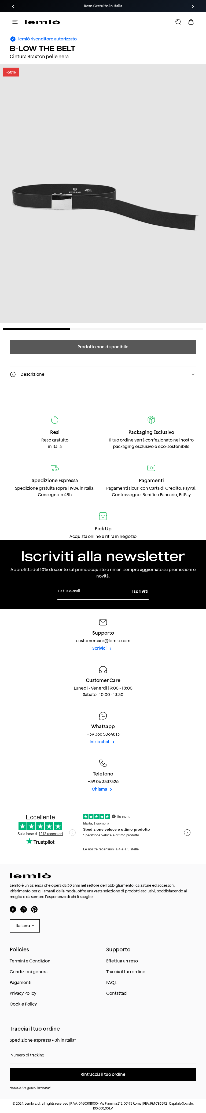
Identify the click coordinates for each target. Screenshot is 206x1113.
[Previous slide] (13, 6)
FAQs (111, 982)
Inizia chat (100, 741)
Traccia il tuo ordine (125, 971)
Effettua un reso (122, 961)
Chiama (100, 789)
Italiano (23, 925)
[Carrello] (191, 21)
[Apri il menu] (15, 21)
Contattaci (116, 993)
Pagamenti (20, 982)
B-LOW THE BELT (43, 48)
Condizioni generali (30, 971)
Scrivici (99, 648)
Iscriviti (140, 591)
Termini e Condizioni (31, 961)
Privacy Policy (23, 993)
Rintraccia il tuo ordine (103, 1074)
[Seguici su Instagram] (23, 909)
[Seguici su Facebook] (13, 909)
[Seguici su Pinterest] (34, 909)
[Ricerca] (178, 21)
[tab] (36, 329)
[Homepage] (42, 22)
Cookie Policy (23, 1004)
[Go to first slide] (193, 6)
